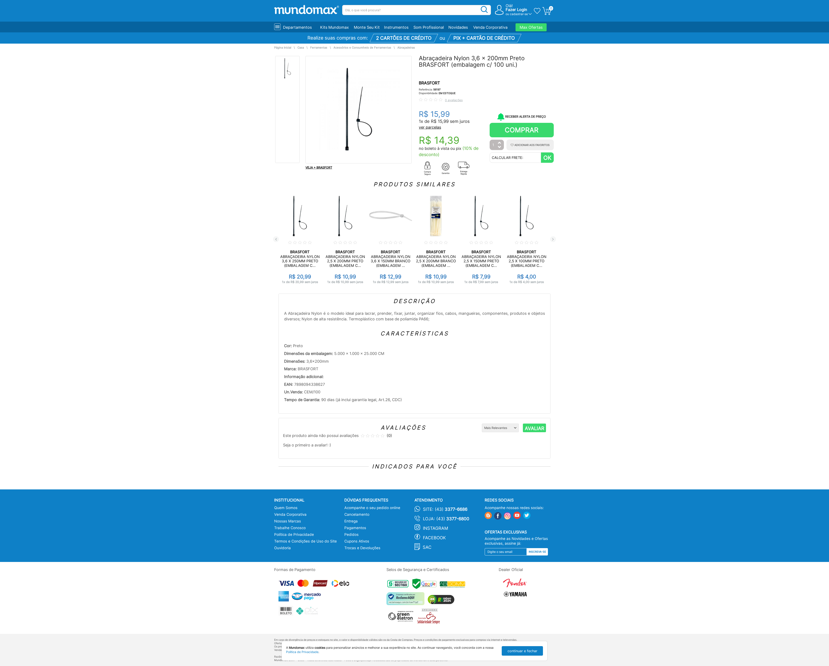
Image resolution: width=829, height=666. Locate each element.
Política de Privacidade (294, 534)
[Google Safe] (426, 585)
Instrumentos (396, 27)
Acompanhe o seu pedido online (372, 508)
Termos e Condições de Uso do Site (305, 541)
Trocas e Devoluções (362, 548)
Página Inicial (282, 47)
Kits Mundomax (334, 27)
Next (553, 239)
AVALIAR (534, 428)
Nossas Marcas (287, 521)
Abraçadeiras (406, 47)
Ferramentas (318, 47)
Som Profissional (428, 27)
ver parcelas (430, 127)
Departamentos (297, 27)
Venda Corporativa (490, 27)
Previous (276, 239)
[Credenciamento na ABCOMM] (453, 585)
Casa (300, 47)
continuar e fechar (522, 651)
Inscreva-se (537, 551)
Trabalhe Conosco (290, 528)
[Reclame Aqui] (406, 600)
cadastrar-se (519, 14)
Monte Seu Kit (367, 27)
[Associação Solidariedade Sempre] (430, 617)
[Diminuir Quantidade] (500, 147)
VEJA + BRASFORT (318, 167)
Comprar (521, 130)
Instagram (435, 528)
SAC (427, 547)
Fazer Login (516, 9)
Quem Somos (285, 508)
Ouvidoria (282, 548)
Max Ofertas (531, 27)
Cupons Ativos (356, 541)
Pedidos (351, 534)
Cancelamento (356, 514)
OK (547, 157)
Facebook (434, 537)
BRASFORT (429, 83)
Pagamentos (355, 528)
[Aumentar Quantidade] (500, 143)
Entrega (351, 521)
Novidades (458, 27)
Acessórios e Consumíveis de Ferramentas (362, 47)
